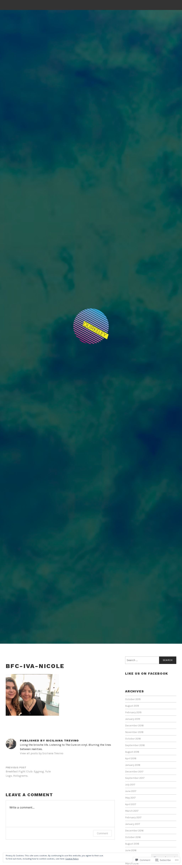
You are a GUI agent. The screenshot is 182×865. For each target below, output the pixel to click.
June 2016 (130, 850)
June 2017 (130, 791)
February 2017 (133, 817)
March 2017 (131, 810)
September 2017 (134, 777)
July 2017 (130, 784)
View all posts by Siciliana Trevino (41, 753)
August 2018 (132, 751)
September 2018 (135, 745)
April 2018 (130, 758)
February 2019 (133, 712)
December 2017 (134, 771)
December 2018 (134, 725)
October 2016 (133, 837)
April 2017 (130, 804)
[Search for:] (150, 660)
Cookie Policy (72, 859)
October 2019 (133, 699)
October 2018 (133, 738)
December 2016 (134, 830)
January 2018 (132, 765)
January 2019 (132, 718)
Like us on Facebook (146, 673)
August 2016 (132, 843)
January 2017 (132, 824)
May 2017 (130, 797)
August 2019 (132, 705)
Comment (102, 833)
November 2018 (134, 732)
